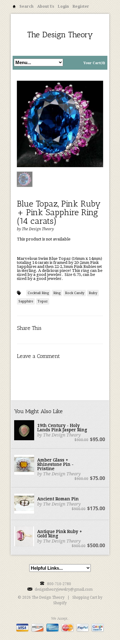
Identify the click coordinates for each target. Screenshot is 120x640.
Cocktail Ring (38, 293)
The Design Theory (60, 34)
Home (14, 7)
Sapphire (25, 301)
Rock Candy (74, 293)
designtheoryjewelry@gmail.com (64, 589)
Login (63, 6)
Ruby (93, 293)
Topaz (43, 301)
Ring (57, 293)
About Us (45, 6)
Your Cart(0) (94, 63)
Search (26, 6)
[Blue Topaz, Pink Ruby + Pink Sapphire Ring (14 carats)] (60, 124)
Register (81, 6)
